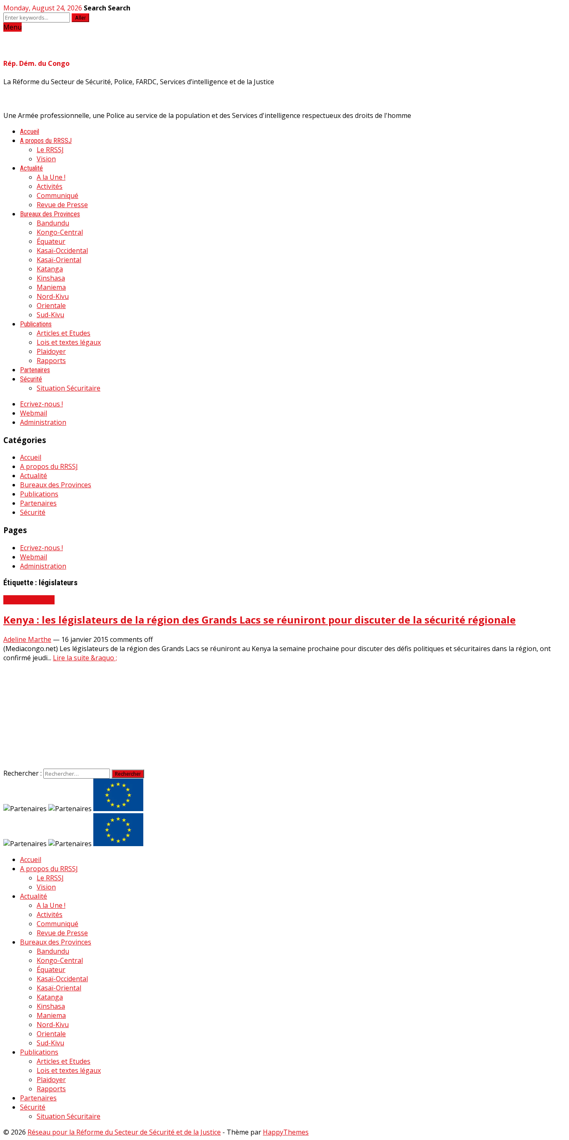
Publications (36, 324)
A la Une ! (51, 177)
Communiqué (57, 195)
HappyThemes (286, 1132)
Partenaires (35, 370)
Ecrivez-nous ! (41, 403)
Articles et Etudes (63, 333)
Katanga (50, 268)
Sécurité (31, 379)
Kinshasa (51, 278)
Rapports (51, 360)
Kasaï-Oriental (59, 259)
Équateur (51, 241)
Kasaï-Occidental (62, 250)
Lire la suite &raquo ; (85, 657)
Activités (49, 186)
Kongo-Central (60, 232)
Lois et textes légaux (69, 342)
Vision (46, 158)
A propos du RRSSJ (46, 141)
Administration (43, 422)
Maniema (51, 287)
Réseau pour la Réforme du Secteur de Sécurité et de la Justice (124, 1132)
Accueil (29, 131)
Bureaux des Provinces (50, 214)
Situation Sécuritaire (68, 388)
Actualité (31, 168)
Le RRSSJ (50, 149)
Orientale (51, 305)
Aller (80, 18)
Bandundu (53, 223)
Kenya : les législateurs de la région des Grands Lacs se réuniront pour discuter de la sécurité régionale (259, 619)
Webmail (33, 413)
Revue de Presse (62, 204)
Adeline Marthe (27, 639)
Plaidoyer (51, 351)
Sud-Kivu (50, 314)
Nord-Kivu (53, 296)
